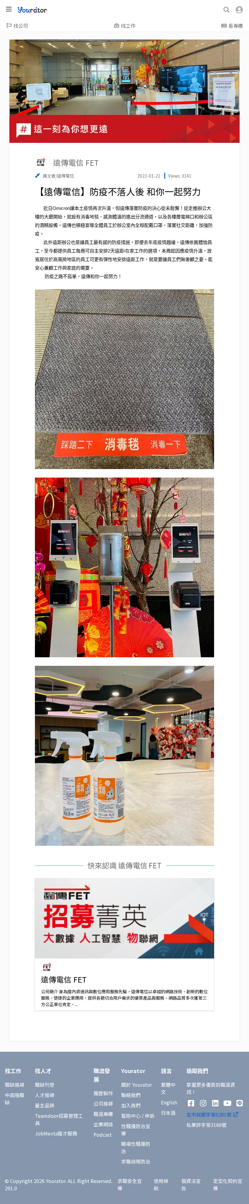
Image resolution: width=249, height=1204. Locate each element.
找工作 (128, 25)
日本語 (168, 1112)
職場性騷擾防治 (135, 1147)
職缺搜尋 (14, 1084)
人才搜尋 (44, 1095)
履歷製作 (103, 1093)
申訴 (150, 1115)
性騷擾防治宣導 (135, 1129)
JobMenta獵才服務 (56, 1133)
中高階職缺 (14, 1098)
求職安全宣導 (130, 1184)
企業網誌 (103, 1124)
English (169, 1102)
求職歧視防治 (135, 1161)
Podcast (103, 1134)
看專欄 (235, 25)
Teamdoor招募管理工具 (59, 1119)
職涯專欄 (103, 1113)
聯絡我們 (131, 1095)
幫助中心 (131, 1115)
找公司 (20, 25)
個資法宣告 (191, 1184)
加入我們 (131, 1105)
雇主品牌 (44, 1105)
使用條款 (161, 1184)
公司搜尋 (103, 1103)
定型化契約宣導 (227, 1184)
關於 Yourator (136, 1084)
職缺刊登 (44, 1084)
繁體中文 (168, 1088)
